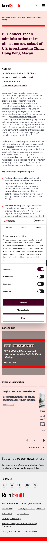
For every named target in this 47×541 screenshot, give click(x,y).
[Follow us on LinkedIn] (4, 485)
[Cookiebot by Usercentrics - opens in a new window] (33, 221)
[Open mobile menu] (43, 5)
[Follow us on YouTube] (12, 485)
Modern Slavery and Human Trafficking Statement (19, 525)
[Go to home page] (11, 5)
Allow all (23, 302)
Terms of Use (31, 531)
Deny (23, 318)
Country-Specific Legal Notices (31, 508)
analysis (10, 146)
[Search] (36, 5)
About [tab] (38, 228)
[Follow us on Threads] (35, 485)
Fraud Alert (7, 513)
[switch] (40, 276)
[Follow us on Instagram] (27, 485)
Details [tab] (24, 228)
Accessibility (7, 508)
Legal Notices (23, 513)
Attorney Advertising (11, 518)
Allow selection (23, 310)
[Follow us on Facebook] (19, 485)
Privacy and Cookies (11, 531)
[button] (44, 440)
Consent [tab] (8, 228)
